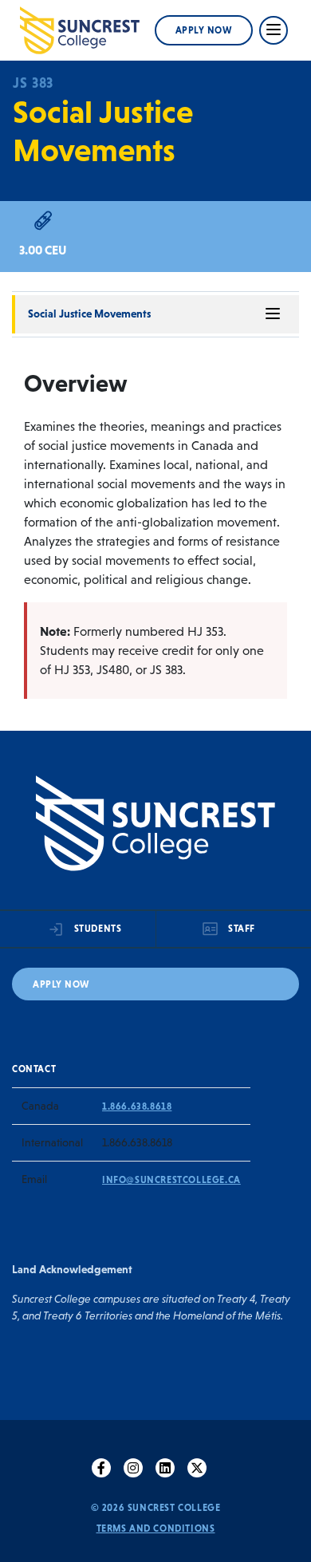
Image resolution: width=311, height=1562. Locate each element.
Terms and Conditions (155, 1528)
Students (98, 928)
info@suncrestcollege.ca (171, 1179)
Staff (241, 928)
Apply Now (204, 30)
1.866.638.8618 (136, 1106)
